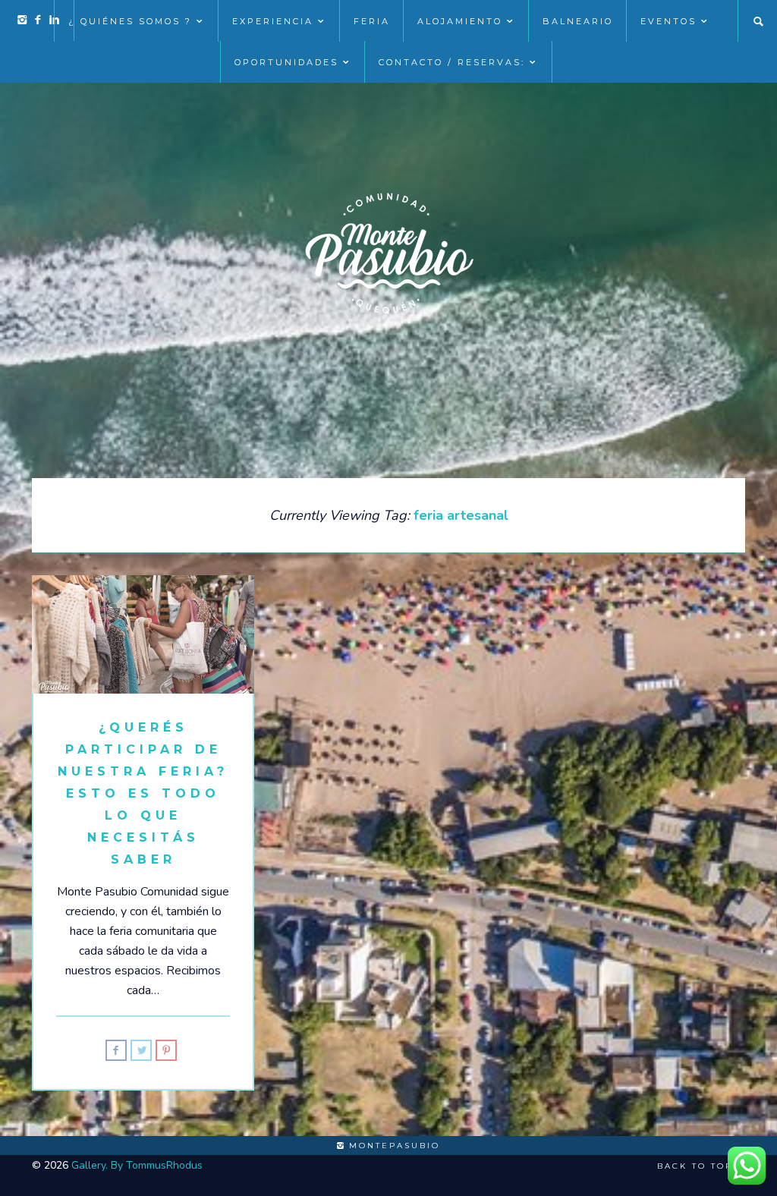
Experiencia (272, 21)
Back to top (697, 1166)
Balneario (578, 21)
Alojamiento (459, 21)
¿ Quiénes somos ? (130, 21)
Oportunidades (286, 62)
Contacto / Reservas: (452, 62)
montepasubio (392, 1145)
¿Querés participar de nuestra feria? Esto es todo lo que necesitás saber (143, 793)
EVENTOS (668, 21)
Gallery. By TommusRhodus (137, 1165)
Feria (372, 21)
